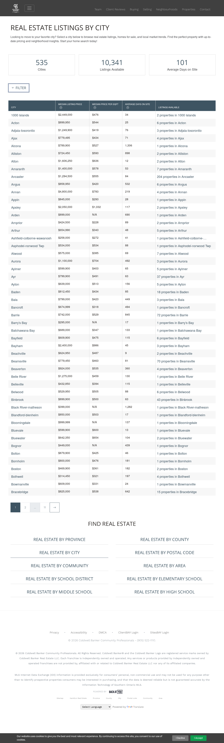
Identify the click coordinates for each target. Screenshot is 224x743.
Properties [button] (188, 9)
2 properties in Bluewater (174, 438)
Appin (15, 199)
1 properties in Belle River (175, 376)
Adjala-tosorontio (23, 130)
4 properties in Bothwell (173, 476)
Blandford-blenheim (24, 415)
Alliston (16, 153)
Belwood (17, 391)
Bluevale (17, 430)
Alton (14, 161)
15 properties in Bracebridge (177, 491)
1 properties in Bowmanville (176, 484)
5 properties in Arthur (172, 230)
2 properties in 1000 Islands (176, 115)
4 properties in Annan (172, 192)
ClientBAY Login (128, 632)
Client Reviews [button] (115, 9)
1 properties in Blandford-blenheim (181, 415)
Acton (15, 122)
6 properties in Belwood (173, 391)
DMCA (103, 632)
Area (160, 698)
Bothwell (17, 476)
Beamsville (18, 361)
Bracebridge (19, 491)
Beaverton (18, 368)
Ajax (14, 138)
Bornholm (18, 461)
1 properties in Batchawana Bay (179, 330)
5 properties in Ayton (171, 284)
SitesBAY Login (159, 632)
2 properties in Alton (171, 161)
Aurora (16, 261)
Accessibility (79, 632)
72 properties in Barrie (172, 315)
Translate (138, 706)
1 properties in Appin (171, 199)
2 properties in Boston (172, 468)
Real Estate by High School (164, 592)
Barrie (15, 315)
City (119, 698)
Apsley (16, 207)
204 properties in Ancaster (175, 176)
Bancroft (17, 307)
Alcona (16, 145)
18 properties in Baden (173, 292)
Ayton (15, 284)
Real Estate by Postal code (164, 552)
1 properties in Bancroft (173, 307)
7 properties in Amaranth (174, 169)
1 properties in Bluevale (173, 430)
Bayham (17, 345)
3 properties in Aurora (172, 261)
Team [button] (98, 9)
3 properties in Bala (170, 299)
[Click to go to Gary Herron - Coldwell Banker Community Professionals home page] (18, 8)
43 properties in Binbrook (174, 399)
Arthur (15, 230)
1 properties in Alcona (172, 145)
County (109, 698)
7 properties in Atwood (172, 253)
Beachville (18, 353)
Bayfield (16, 338)
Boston (16, 468)
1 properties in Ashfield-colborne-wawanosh (180, 238)
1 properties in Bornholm (174, 461)
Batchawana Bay (23, 330)
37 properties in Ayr (170, 276)
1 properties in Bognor (172, 445)
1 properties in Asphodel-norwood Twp (184, 245)
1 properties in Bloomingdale (177, 422)
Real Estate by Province (59, 539)
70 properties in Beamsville (176, 361)
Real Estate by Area (165, 565)
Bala (14, 299)
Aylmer (16, 268)
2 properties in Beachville (174, 353)
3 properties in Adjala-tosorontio (179, 130)
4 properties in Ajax (170, 138)
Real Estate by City (59, 552)
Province (96, 698)
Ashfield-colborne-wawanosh (31, 238)
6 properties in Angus (172, 184)
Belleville (17, 384)
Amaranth (18, 169)
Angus (15, 184)
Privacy (54, 632)
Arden (15, 215)
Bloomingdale (20, 422)
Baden (15, 292)
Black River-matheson (26, 407)
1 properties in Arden (171, 215)
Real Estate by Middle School (59, 592)
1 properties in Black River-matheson (183, 407)
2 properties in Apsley (172, 207)
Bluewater (18, 438)
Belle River (18, 376)
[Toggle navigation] (29, 8)
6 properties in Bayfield (173, 338)
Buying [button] (134, 9)
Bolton (15, 453)
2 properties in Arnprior (173, 222)
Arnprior (16, 222)
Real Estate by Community (59, 565)
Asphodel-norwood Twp (27, 245)
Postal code (132, 698)
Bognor (16, 445)
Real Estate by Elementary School (164, 579)
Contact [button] (205, 9)
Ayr (13, 276)
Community (147, 698)
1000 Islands (20, 115)
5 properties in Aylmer (172, 268)
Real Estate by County (164, 539)
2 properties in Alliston (172, 153)
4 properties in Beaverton (174, 368)
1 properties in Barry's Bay (175, 322)
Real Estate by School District (59, 579)
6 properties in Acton (171, 122)
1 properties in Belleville (173, 384)
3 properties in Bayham (173, 345)
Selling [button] (147, 9)
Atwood (16, 253)
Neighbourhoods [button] (166, 9)
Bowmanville (20, 484)
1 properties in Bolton (172, 453)
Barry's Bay (19, 322)
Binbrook (17, 399)
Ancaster (17, 176)
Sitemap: (60, 698)
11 (45, 507)
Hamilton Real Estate (78, 698)
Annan (15, 192)
